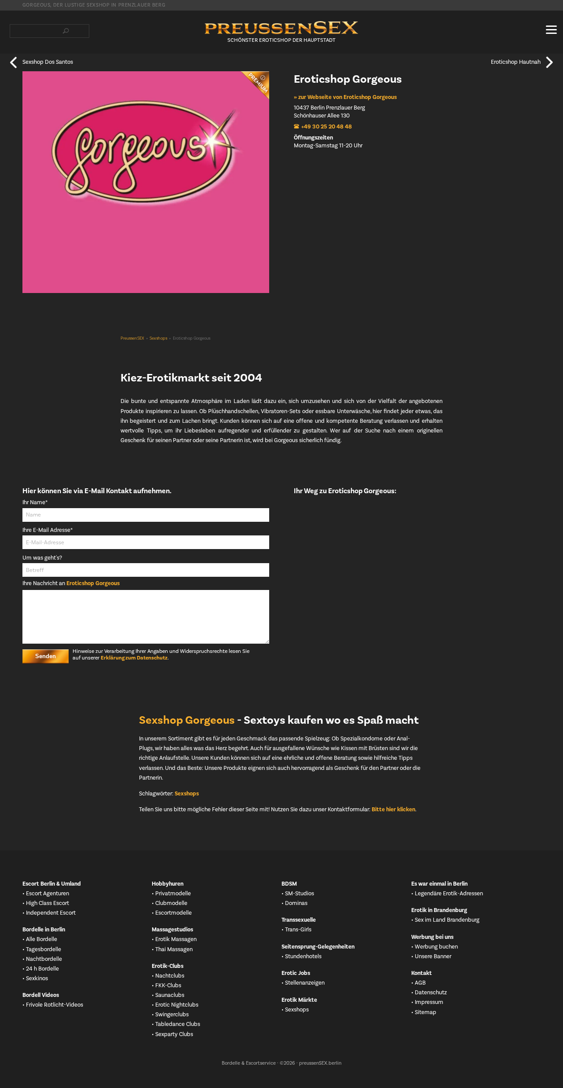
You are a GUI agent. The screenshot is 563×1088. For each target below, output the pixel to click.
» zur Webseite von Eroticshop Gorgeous (345, 97)
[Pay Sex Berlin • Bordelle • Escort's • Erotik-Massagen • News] (281, 27)
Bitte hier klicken (393, 809)
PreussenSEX (132, 338)
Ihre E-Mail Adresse (47, 530)
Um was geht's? (42, 558)
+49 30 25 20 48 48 (326, 126)
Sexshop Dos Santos (47, 62)
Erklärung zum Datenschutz (134, 658)
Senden (45, 656)
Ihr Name (35, 502)
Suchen (66, 30)
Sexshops (158, 338)
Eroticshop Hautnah (516, 62)
